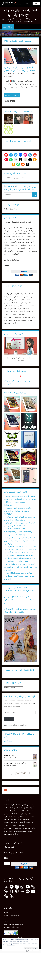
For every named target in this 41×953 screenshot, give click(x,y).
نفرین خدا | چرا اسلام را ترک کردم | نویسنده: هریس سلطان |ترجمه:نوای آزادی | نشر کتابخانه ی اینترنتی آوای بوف (19, 558)
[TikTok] (20, 159)
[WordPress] (30, 155)
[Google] (35, 155)
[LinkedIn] (33, 891)
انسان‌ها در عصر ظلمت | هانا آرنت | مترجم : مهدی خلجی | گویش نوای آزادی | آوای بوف (19, 576)
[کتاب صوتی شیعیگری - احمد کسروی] (29, 404)
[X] (30, 159)
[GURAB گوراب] (35, 759)
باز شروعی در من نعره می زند (15, 763)
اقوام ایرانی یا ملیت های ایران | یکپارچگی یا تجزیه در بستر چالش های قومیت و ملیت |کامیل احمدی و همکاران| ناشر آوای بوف (20, 549)
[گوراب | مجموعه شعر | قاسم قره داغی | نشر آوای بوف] (20, 661)
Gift (36, 3)
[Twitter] (16, 155)
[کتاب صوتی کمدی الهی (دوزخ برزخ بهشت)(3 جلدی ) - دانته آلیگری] (12, 475)
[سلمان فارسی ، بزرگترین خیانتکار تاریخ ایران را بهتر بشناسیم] (12, 440)
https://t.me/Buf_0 (11, 915)
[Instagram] (25, 155)
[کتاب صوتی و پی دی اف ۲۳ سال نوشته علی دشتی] (12, 422)
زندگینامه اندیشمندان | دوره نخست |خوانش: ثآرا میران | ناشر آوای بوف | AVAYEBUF (18, 511)
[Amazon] (35, 159)
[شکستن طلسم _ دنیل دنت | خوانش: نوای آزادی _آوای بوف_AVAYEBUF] (29, 475)
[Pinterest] (6, 159)
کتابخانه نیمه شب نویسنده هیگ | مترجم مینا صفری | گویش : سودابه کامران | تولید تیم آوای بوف (20, 567)
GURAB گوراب (9, 755)
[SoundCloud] (23, 164)
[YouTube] (27, 886)
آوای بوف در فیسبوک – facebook (19, 670)
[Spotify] (18, 164)
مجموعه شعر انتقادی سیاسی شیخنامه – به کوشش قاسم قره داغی (19, 599)
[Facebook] (20, 155)
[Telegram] (11, 155)
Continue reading (11, 95)
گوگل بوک (20, 938)
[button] (5, 790)
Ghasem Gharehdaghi (11, 757)
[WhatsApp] (11, 159)
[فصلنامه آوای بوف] (29, 422)
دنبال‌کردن (9, 719)
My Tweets (8, 741)
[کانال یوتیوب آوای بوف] (6, 155)
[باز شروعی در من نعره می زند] (35, 767)
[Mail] (16, 159)
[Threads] (27, 164)
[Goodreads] (25, 159)
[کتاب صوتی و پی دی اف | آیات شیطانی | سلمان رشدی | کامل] (29, 457)
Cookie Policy (11, 945)
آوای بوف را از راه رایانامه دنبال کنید (19, 696)
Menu (9, 27)
